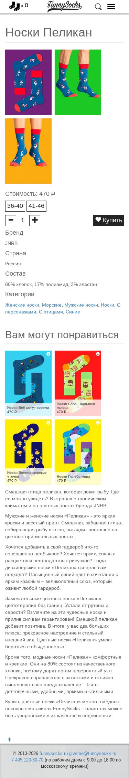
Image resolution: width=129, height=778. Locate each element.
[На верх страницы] (9, 740)
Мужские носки (81, 305)
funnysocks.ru (54, 753)
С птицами (51, 312)
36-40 (15, 205)
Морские (52, 305)
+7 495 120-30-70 (26, 760)
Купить (111, 220)
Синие (73, 312)
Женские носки (22, 305)
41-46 (36, 205)
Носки (107, 305)
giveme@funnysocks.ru (92, 753)
